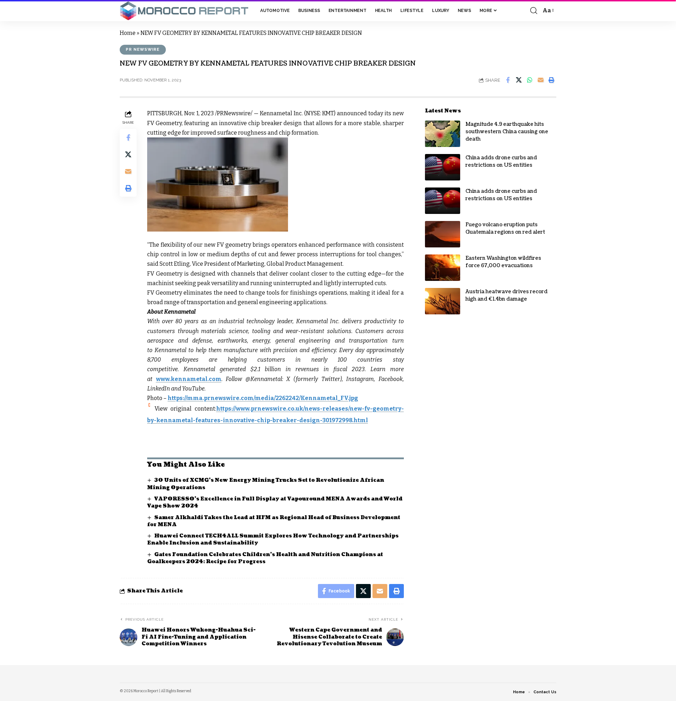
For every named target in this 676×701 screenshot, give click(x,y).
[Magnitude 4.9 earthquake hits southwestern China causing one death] (442, 134)
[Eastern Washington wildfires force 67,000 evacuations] (442, 267)
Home (128, 33)
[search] (533, 11)
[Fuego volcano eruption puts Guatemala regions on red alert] (442, 234)
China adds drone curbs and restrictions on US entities (501, 161)
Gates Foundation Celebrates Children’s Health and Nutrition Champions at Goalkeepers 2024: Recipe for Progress (265, 558)
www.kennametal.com (188, 379)
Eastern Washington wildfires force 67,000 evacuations (503, 262)
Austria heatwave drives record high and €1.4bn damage (506, 295)
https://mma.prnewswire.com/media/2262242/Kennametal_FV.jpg (263, 398)
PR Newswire (142, 49)
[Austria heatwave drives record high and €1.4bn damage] (442, 301)
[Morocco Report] (184, 10)
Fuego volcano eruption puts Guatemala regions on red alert (505, 228)
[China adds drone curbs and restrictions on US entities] (442, 167)
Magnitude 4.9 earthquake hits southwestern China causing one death (506, 131)
